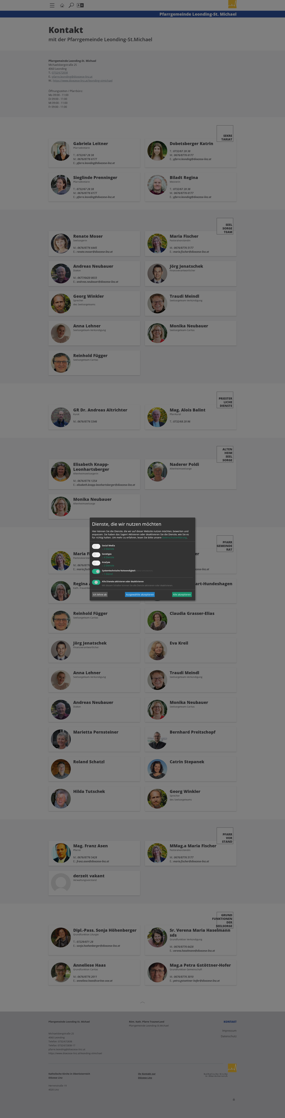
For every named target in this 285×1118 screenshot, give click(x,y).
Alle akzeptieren (182, 594)
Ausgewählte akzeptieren (140, 594)
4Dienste (108, 557)
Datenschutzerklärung (174, 537)
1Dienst (107, 574)
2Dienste (108, 548)
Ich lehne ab (100, 594)
